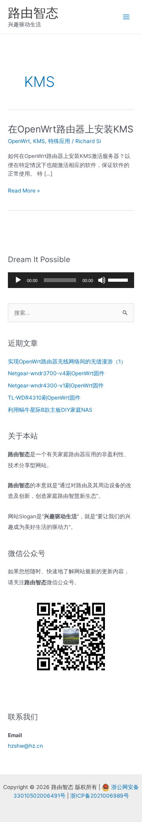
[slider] (119, 279)
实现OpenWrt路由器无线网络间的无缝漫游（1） (67, 361)
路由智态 (33, 12)
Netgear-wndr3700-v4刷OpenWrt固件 (56, 373)
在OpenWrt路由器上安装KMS (70, 129)
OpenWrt (19, 141)
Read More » (24, 191)
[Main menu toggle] (126, 17)
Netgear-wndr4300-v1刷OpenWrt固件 (56, 385)
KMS (39, 141)
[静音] (102, 280)
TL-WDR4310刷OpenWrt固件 (44, 397)
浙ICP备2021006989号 (99, 796)
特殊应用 (59, 141)
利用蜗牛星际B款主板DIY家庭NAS (50, 410)
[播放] (18, 280)
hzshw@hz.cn (25, 746)
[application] (71, 280)
